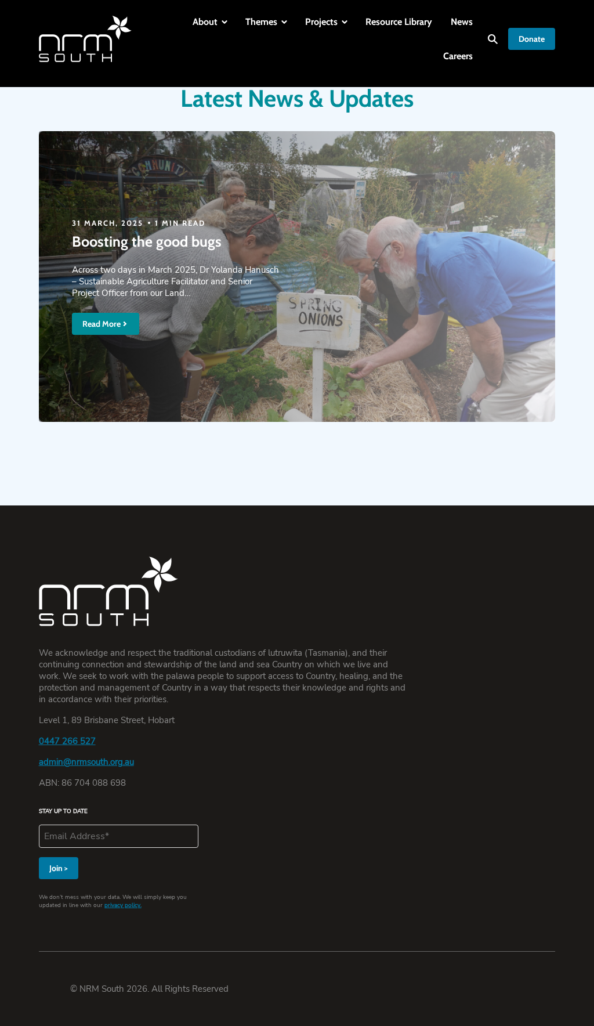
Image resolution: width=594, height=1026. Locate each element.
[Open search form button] (492, 39)
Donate (532, 39)
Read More (101, 324)
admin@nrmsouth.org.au (86, 762)
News (462, 21)
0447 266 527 (67, 741)
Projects (321, 21)
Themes (261, 21)
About (205, 21)
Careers (458, 56)
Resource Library (398, 21)
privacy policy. (123, 905)
